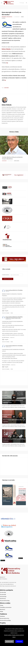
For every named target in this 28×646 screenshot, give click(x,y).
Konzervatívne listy (4, 618)
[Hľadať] (26, 2)
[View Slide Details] (9, 495)
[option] (14, 149)
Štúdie (1, 611)
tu (5, 80)
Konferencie (3, 598)
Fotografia (6, 310)
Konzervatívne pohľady (5, 620)
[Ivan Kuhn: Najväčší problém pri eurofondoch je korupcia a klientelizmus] (14, 145)
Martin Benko (16, 160)
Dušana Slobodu (6, 49)
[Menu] (1, 2)
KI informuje (3, 592)
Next (24, 495)
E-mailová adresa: (5, 274)
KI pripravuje (3, 594)
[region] (14, 495)
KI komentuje (3, 596)
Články (1, 605)
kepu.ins (7, 337)
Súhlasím (19, 641)
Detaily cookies (7, 635)
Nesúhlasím (9, 641)
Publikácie (2, 616)
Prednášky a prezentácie (7, 16)
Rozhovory (4, 160)
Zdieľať (12, 312)
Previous (4, 495)
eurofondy (6, 87)
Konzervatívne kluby (5, 600)
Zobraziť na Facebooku (5, 312)
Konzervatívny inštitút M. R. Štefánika (14, 290)
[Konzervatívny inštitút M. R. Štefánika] (9, 4)
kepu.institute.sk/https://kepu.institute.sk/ (9, 358)
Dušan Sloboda (6, 105)
